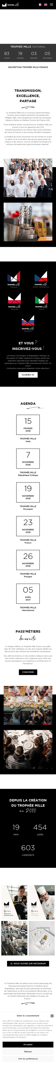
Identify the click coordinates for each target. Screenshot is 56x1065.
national (39, 47)
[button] (52, 1016)
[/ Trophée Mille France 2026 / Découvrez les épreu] (14, 902)
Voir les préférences (28, 1059)
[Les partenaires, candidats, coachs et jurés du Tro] (42, 938)
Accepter (28, 1045)
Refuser (28, 1052)
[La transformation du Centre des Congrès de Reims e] (14, 938)
